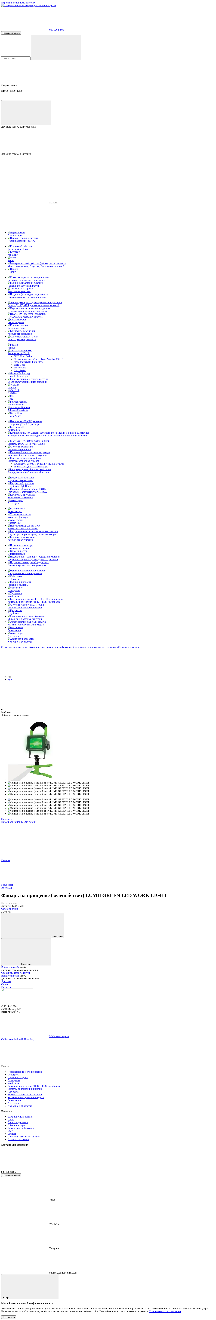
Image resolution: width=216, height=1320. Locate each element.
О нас (4, 647)
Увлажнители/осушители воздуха (26, 624)
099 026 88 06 (56, 29)
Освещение (14, 590)
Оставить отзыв (9, 908)
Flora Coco (19, 364)
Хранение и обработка (20, 641)
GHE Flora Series (23, 356)
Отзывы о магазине (128, 647)
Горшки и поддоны (18, 584)
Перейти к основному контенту (18, 2)
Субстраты (13, 579)
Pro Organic (20, 367)
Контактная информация (59, 647)
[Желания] (108, 140)
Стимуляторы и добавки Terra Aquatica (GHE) (38, 359)
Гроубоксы (13, 613)
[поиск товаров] (56, 47)
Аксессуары (14, 636)
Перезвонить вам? (11, 33)
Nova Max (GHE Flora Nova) (29, 362)
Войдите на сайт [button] (10, 967)
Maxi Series (20, 370)
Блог (74, 647)
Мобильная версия (59, 1036)
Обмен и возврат (37, 647)
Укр (10, 679)
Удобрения (13, 596)
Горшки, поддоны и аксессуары (31, 466)
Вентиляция (14, 630)
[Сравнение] (26, 112)
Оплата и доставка (17, 647)
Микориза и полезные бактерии (25, 619)
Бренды (81, 647)
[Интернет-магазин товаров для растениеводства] (17, 1003)
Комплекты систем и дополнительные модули (39, 463)
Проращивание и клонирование (25, 573)
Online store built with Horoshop (17, 1039)
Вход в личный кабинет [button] (20, 1116)
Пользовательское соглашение (102, 647)
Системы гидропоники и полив (25, 607)
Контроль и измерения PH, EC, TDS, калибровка (34, 601)
